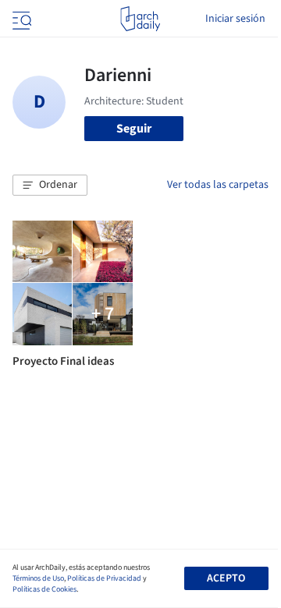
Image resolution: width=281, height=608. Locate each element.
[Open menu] (20, 19)
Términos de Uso (38, 578)
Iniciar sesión (235, 18)
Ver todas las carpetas (218, 185)
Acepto (226, 578)
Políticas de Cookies (44, 589)
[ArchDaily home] (140, 18)
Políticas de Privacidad (104, 578)
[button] (49, 185)
